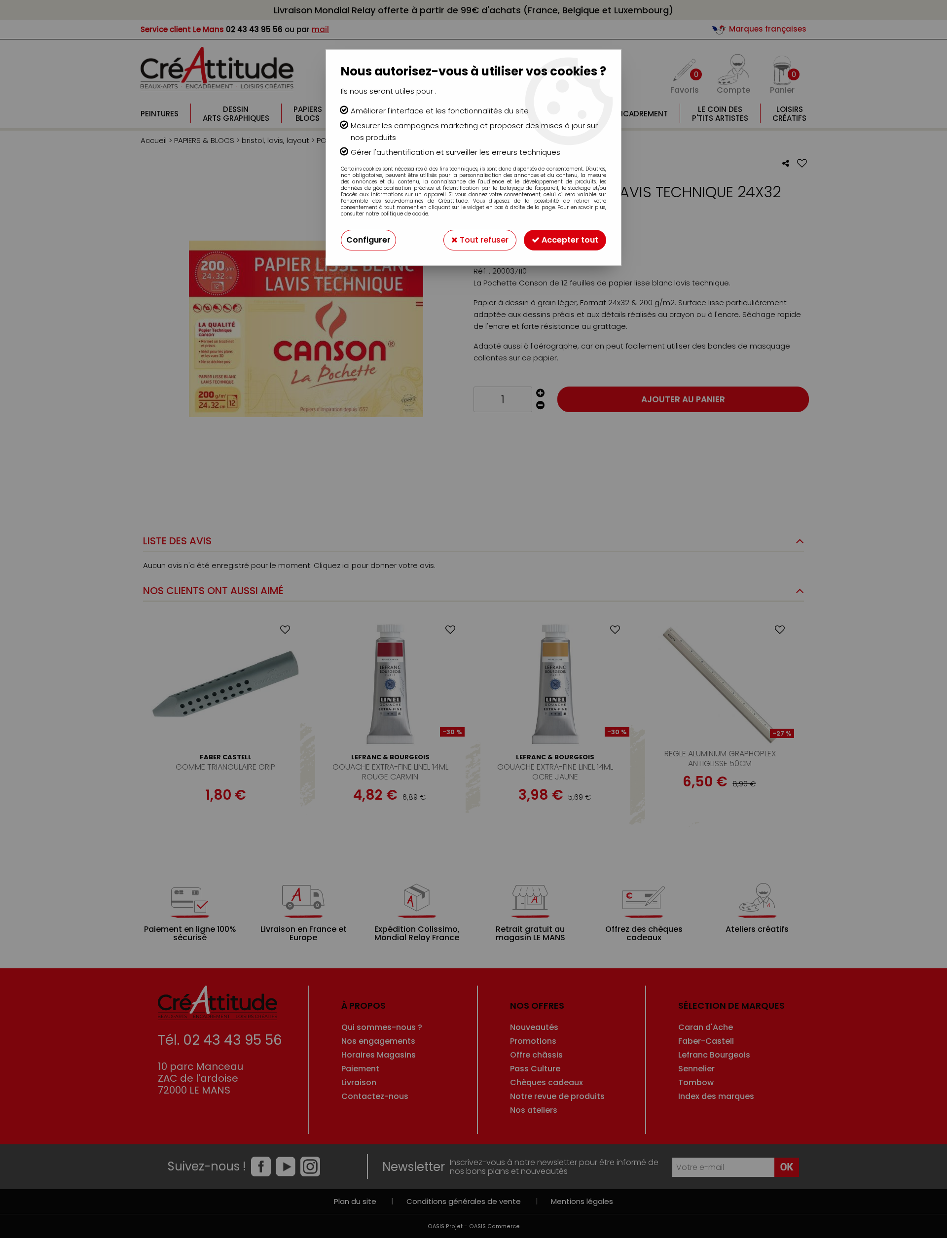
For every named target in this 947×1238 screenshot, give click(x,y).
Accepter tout (569, 240)
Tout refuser (483, 240)
